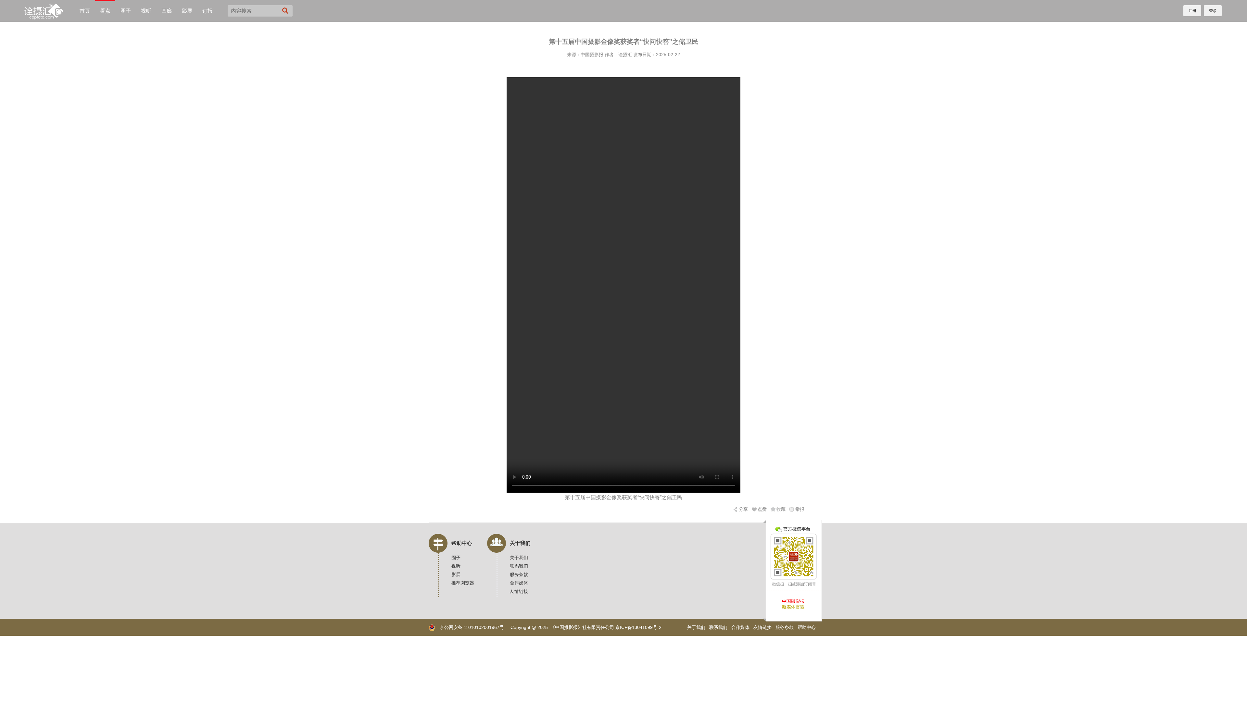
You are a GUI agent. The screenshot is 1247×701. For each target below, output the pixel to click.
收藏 (781, 509)
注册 (1192, 10)
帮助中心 (461, 543)
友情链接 (519, 591)
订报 (207, 11)
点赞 (762, 509)
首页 (85, 11)
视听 (146, 11)
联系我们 (519, 566)
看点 (105, 11)
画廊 (166, 11)
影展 (187, 11)
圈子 (125, 11)
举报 (799, 509)
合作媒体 (519, 582)
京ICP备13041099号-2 (638, 627)
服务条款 (519, 574)
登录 (1213, 10)
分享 (743, 509)
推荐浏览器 (462, 582)
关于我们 (520, 543)
